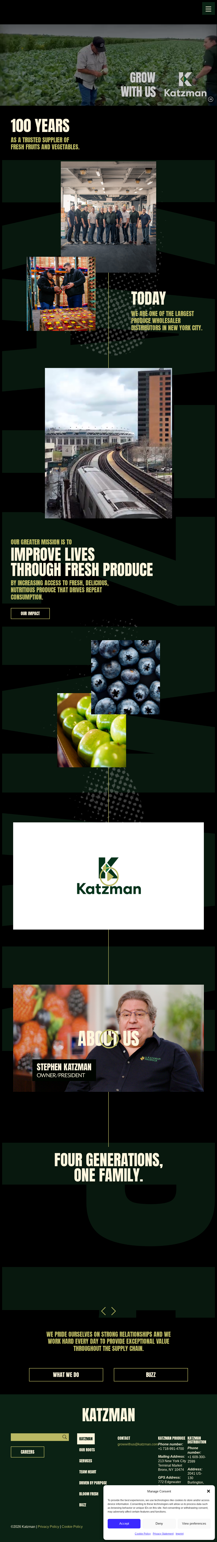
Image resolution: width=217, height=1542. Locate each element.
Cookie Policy (143, 1533)
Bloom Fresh (88, 1494)
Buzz (151, 1374)
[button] (208, 1491)
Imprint (180, 1533)
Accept (124, 1523)
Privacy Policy (48, 1526)
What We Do (66, 1374)
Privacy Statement (163, 1533)
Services (85, 1461)
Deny (159, 1523)
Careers (27, 1452)
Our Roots (87, 1450)
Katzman (85, 1439)
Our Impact (30, 613)
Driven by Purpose (93, 1483)
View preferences (194, 1523)
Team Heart (87, 1472)
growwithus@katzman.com (138, 1444)
